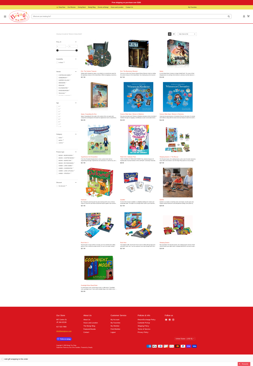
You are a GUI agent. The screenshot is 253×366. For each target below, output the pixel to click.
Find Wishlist (115, 329)
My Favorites (192, 7)
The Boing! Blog (89, 326)
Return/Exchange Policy (146, 320)
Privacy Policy (143, 332)
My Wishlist (115, 326)
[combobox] (129, 16)
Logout (113, 332)
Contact (86, 332)
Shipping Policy (143, 326)
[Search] (228, 16)
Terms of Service (144, 329)
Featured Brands (89, 329)
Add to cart (99, 67)
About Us (86, 320)
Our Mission (72, 7)
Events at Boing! (103, 7)
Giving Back (82, 7)
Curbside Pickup (144, 323)
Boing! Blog (91, 7)
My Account (115, 320)
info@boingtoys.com (63, 331)
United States (184, 339)
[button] (169, 34)
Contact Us (129, 7)
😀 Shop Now (60, 7)
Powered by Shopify (87, 347)
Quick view (116, 41)
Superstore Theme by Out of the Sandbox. (68, 347)
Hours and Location (117, 7)
